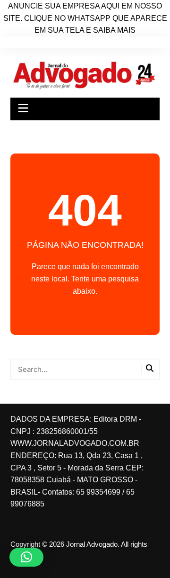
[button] (26, 557)
